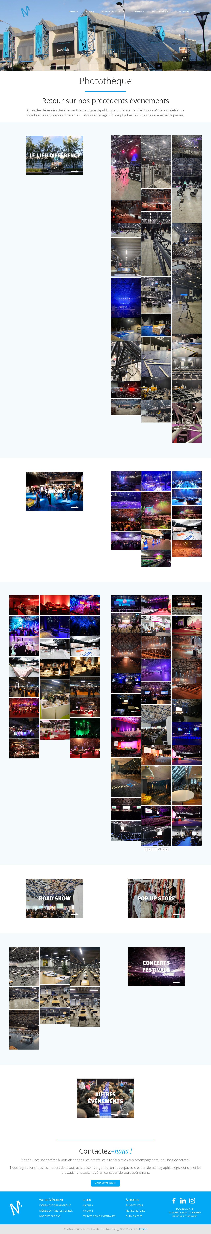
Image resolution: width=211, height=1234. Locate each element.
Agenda (73, 11)
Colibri (143, 1229)
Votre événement (112, 11)
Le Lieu (88, 11)
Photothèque (160, 11)
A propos (136, 11)
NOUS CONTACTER (185, 11)
